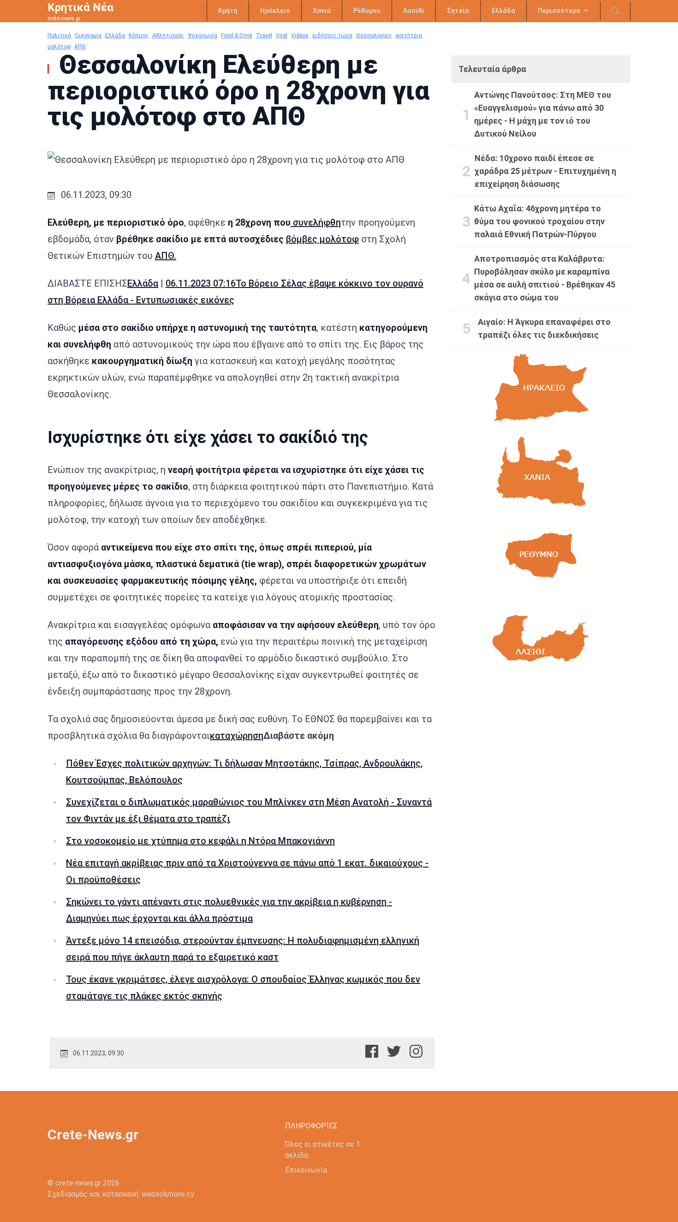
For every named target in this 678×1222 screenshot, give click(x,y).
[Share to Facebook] (371, 1051)
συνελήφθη (316, 222)
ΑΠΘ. (165, 255)
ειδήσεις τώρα (332, 35)
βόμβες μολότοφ (322, 239)
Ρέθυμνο (367, 10)
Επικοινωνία (306, 1170)
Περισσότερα (559, 10)
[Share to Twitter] (394, 1051)
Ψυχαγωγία (202, 35)
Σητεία (458, 10)
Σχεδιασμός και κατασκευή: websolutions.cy (121, 1194)
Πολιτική (59, 35)
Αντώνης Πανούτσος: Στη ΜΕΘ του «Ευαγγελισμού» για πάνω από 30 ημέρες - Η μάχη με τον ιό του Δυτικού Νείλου (542, 114)
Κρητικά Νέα (80, 7)
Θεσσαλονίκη (374, 35)
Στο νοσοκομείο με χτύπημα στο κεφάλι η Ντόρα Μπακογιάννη (200, 840)
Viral (281, 35)
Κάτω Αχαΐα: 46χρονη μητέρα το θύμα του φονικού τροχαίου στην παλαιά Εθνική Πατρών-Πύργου (539, 221)
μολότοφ (59, 46)
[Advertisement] (540, 766)
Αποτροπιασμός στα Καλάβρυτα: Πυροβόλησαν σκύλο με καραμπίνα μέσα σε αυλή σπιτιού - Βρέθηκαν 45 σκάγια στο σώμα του (544, 278)
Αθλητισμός (168, 35)
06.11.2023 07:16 (201, 283)
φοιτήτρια (408, 35)
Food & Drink (236, 35)
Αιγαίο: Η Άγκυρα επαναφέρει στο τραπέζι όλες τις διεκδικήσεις (544, 328)
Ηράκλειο (275, 10)
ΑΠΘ (80, 46)
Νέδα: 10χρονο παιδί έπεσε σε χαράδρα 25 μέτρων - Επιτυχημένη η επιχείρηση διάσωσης (545, 171)
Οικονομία (88, 35)
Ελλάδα (503, 10)
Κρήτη (228, 10)
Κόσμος (139, 35)
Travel (264, 35)
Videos (300, 35)
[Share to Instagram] (416, 1051)
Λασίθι (413, 10)
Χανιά (322, 10)
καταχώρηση (236, 735)
